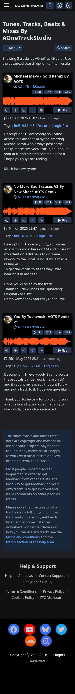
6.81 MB (28, 236)
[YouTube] (29, 629)
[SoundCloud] (30, 641)
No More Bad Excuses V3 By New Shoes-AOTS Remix (39, 189)
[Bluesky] (45, 629)
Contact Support (52, 575)
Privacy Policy (53, 591)
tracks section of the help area (30, 542)
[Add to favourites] (32, 110)
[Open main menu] (6, 5)
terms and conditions (23, 537)
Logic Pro (60, 125)
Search (66, 48)
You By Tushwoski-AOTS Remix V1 (41, 319)
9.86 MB (28, 125)
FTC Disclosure (51, 597)
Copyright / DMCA (37, 582)
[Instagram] (46, 641)
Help (8, 575)
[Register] (59, 5)
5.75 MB (35, 366)
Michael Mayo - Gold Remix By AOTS (41, 79)
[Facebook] (14, 629)
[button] (68, 5)
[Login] (50, 5)
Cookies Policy (23, 597)
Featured (44, 125)
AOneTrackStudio (31, 86)
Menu (13, 48)
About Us (25, 575)
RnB (17, 125)
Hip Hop (20, 366)
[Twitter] (61, 629)
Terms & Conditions (21, 591)
